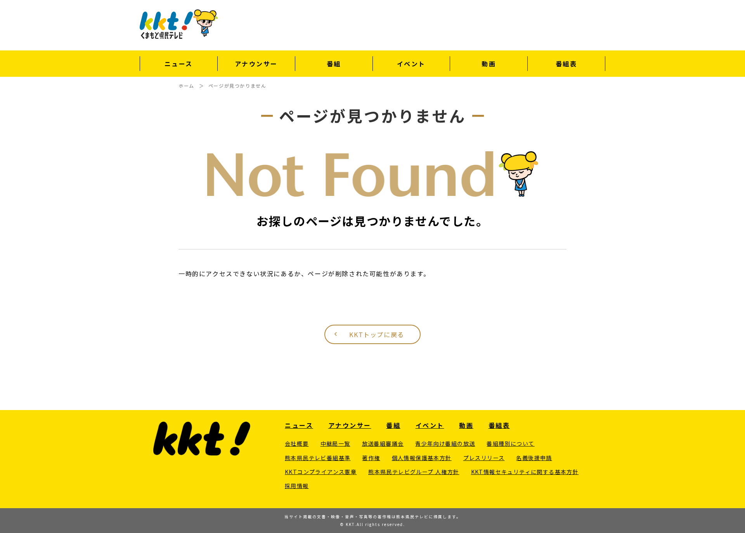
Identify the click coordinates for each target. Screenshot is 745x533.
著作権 (371, 458)
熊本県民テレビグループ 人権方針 (413, 472)
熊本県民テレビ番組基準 (317, 458)
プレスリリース (484, 458)
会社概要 (297, 443)
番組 (334, 63)
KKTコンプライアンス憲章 (321, 472)
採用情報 (297, 486)
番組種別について (510, 443)
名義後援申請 (534, 458)
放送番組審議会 (383, 443)
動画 (489, 63)
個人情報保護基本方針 (422, 458)
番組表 (566, 63)
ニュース (179, 63)
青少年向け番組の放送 (445, 443)
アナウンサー (256, 63)
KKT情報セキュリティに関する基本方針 (525, 472)
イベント (411, 63)
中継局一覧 (335, 443)
